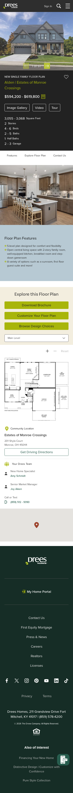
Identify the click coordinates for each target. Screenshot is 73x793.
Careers (36, 646)
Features (12, 155)
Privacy (27, 696)
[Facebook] (6, 680)
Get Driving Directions (36, 452)
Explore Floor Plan (35, 155)
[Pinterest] (36, 680)
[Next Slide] (47, 66)
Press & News (36, 637)
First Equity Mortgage (36, 627)
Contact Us (59, 155)
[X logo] (16, 680)
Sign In (48, 6)
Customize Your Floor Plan (36, 315)
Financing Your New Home (36, 758)
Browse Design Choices (36, 326)
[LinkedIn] (56, 680)
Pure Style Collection (36, 780)
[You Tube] (46, 680)
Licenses (36, 665)
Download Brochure (36, 305)
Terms (47, 696)
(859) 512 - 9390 (20, 502)
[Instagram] (26, 680)
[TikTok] (66, 680)
